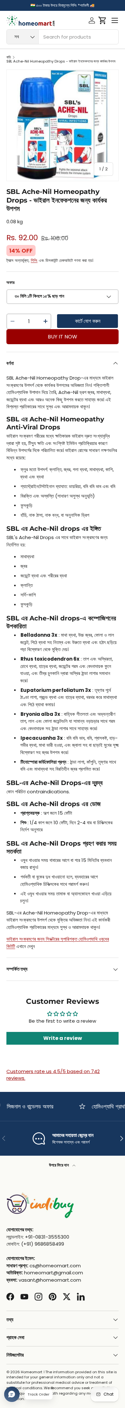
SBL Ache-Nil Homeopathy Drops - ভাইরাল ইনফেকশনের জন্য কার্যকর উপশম (60, 61)
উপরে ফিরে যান (59, 1165)
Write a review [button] (62, 1038)
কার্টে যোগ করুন (87, 321)
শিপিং (34, 260)
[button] (102, 20)
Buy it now (62, 336)
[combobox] (62, 37)
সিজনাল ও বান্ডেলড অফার (26, 1106)
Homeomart (31, 1372)
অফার (10, 282)
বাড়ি (8, 57)
